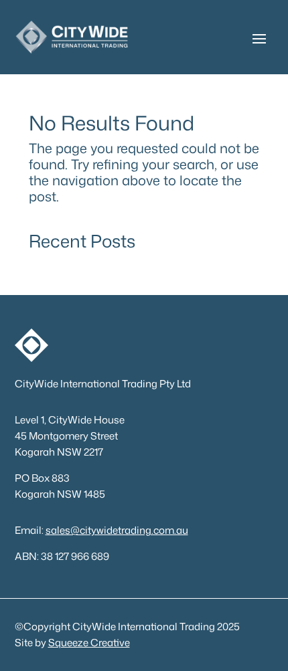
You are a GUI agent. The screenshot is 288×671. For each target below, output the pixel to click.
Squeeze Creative (89, 643)
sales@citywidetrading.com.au (117, 530)
